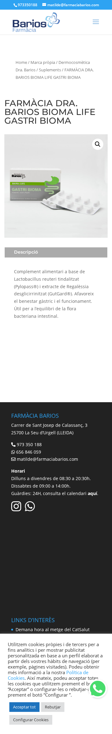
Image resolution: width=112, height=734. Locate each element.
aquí (92, 493)
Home (21, 62)
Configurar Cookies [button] (31, 719)
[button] (97, 144)
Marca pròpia (42, 62)
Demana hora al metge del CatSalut (53, 629)
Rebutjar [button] (53, 707)
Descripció (26, 252)
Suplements (50, 70)
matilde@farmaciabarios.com (47, 459)
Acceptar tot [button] (24, 707)
